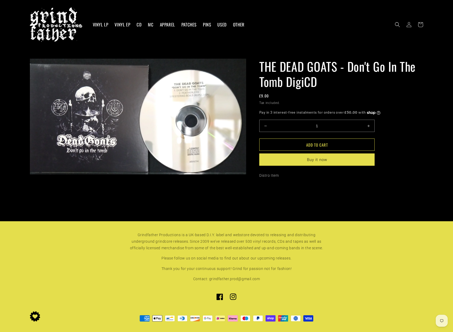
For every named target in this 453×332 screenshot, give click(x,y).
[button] (397, 24)
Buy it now (317, 159)
